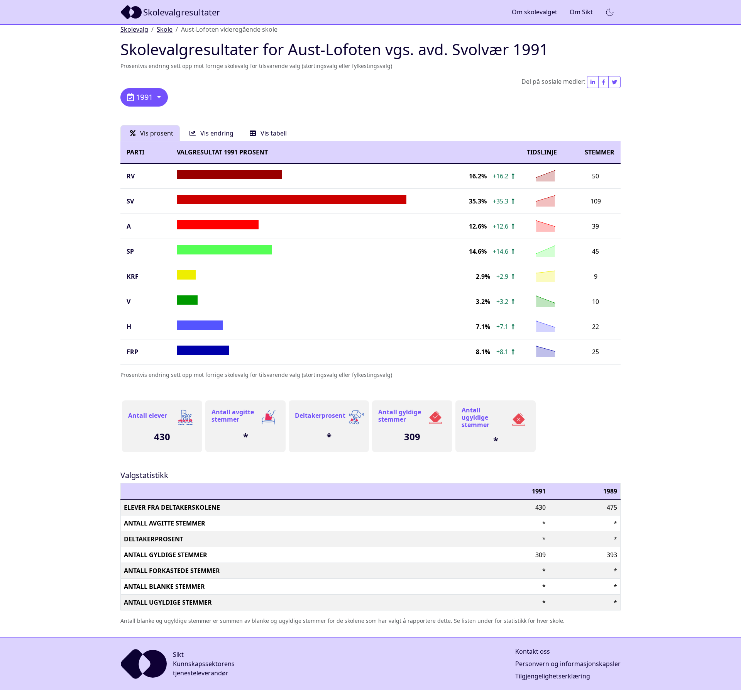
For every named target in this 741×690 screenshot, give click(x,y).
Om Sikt (581, 12)
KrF (133, 276)
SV (130, 201)
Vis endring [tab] (216, 133)
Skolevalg (134, 29)
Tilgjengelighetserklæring (552, 676)
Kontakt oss (532, 651)
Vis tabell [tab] (273, 133)
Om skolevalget (534, 12)
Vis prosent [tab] (156, 133)
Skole (165, 29)
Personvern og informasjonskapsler (568, 663)
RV (131, 176)
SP (130, 251)
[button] (610, 12)
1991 (144, 97)
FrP (132, 352)
